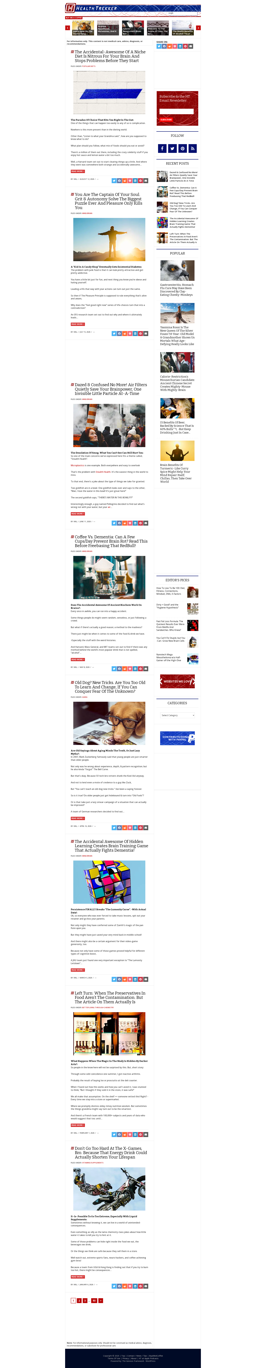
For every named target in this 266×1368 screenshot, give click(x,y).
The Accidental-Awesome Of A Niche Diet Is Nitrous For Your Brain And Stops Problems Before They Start (110, 56)
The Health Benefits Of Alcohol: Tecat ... (183, 32)
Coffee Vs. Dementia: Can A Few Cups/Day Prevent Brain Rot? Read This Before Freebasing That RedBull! (111, 541)
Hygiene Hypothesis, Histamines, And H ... (107, 30)
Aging (84, 697)
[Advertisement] (93, 360)
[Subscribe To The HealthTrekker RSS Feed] (192, 148)
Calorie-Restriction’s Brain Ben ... (132, 31)
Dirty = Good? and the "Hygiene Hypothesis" (167, 606)
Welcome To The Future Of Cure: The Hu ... (157, 31)
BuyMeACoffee (156, 1355)
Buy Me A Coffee (74, 17)
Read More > (77, 171)
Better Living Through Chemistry (98, 1007)
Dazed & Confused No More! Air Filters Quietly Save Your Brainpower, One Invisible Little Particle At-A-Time (111, 389)
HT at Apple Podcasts (148, 1358)
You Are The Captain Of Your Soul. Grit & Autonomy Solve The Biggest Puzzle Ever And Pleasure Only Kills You (108, 201)
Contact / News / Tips (137, 1355)
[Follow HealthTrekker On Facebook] (162, 148)
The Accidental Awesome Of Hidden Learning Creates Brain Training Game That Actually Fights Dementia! (111, 846)
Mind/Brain (87, 213)
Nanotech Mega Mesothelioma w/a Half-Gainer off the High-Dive (168, 657)
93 (94, 1300)
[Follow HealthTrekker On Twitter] (172, 148)
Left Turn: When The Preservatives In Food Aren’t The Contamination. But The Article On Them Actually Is (110, 997)
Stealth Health (103, 471)
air (109, 507)
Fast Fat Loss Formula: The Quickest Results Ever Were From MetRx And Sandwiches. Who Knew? (170, 626)
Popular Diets (88, 66)
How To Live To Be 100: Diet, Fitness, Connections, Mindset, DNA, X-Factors (170, 591)
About (134, 1358)
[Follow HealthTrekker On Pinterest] (182, 148)
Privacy (125, 1358)
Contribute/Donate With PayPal (177, 738)
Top (123, 1355)
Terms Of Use (114, 1358)
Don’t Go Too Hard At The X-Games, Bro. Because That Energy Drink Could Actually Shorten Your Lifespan (111, 1153)
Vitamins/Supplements (92, 1162)
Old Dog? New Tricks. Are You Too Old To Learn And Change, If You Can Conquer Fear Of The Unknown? (110, 687)
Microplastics (77, 465)
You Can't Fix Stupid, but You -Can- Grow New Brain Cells (170, 639)
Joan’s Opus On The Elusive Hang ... (82, 32)
